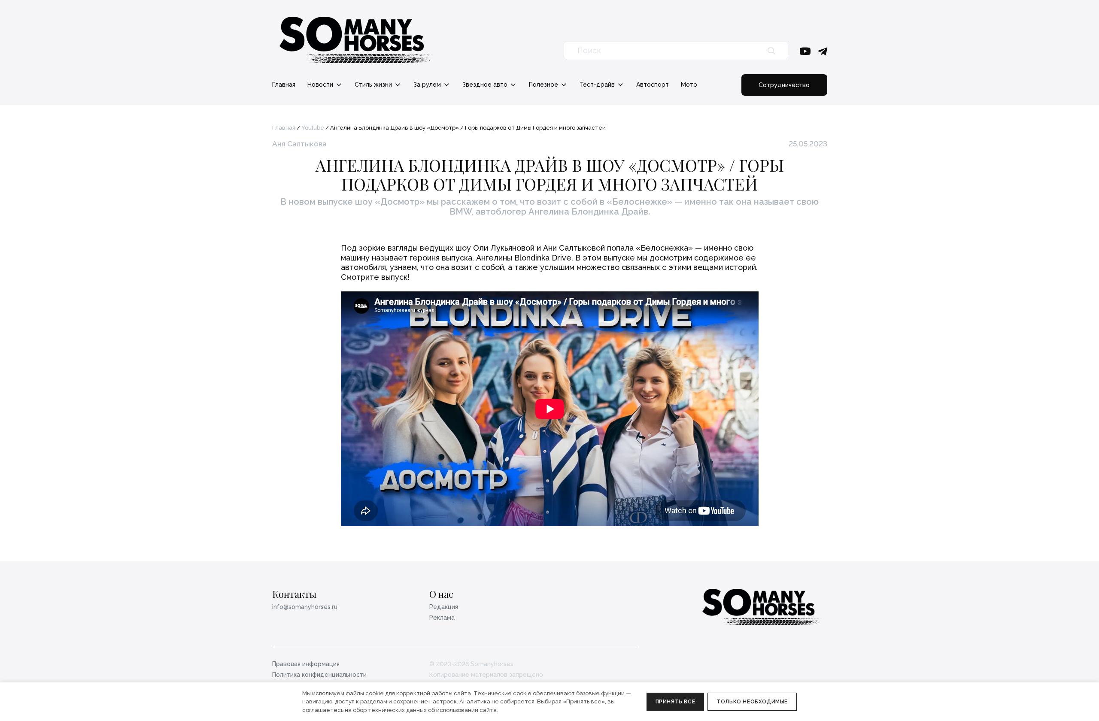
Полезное (544, 85)
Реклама (442, 617)
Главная (283, 85)
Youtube (312, 127)
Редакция (443, 606)
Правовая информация (306, 663)
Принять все (675, 702)
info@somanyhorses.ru (304, 606)
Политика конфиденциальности (319, 674)
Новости (321, 85)
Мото (689, 85)
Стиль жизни (374, 85)
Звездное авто (485, 85)
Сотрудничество (784, 85)
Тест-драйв (598, 85)
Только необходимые (752, 702)
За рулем (428, 85)
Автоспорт (652, 85)
